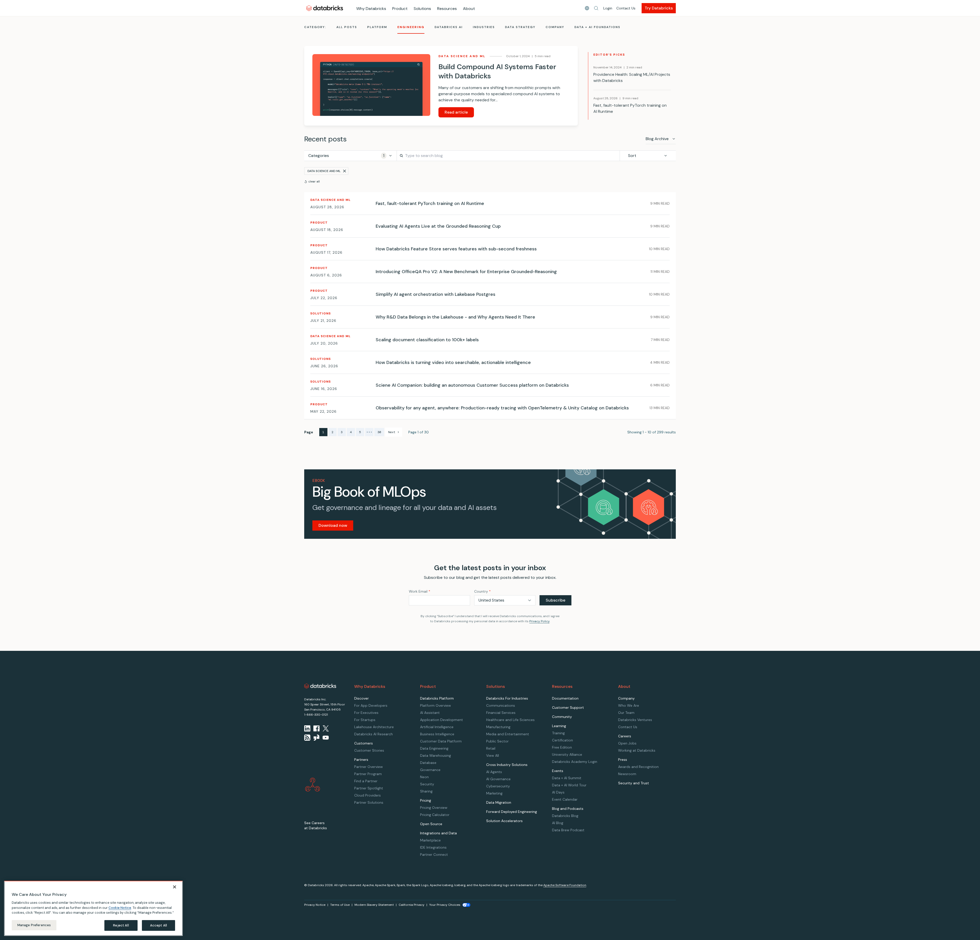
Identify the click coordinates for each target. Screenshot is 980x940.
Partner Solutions (368, 802)
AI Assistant (430, 712)
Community (562, 716)
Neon (424, 777)
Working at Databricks (636, 750)
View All (492, 755)
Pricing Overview (433, 807)
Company (555, 27)
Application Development (441, 719)
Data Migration (498, 802)
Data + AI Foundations (597, 27)
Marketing (494, 793)
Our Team (626, 712)
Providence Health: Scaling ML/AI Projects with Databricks (631, 77)
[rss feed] (307, 738)
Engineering (410, 27)
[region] (93, 908)
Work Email (419, 591)
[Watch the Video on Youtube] (326, 738)
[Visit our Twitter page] (326, 728)
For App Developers (370, 705)
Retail (490, 748)
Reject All (121, 925)
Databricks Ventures (635, 719)
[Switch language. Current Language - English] (587, 8)
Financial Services (501, 712)
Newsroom (627, 774)
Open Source (431, 824)
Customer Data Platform (441, 741)
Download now (332, 525)
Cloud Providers (367, 795)
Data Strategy (520, 27)
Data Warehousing (435, 755)
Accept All (158, 925)
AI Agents (494, 772)
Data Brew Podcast (568, 830)
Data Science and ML (324, 171)
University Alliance (567, 754)
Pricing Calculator (434, 814)
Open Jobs (627, 743)
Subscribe (555, 600)
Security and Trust (633, 783)
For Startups (364, 719)
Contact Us (625, 8)
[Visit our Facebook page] (316, 728)
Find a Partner (365, 781)
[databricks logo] (320, 686)
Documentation (565, 698)
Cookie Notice (119, 907)
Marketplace (430, 840)
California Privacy (411, 905)
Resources (447, 8)
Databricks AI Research (373, 734)
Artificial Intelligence (437, 727)
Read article (456, 112)
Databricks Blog (565, 815)
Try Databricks (659, 8)
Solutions (422, 8)
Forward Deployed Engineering (511, 811)
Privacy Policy (539, 621)
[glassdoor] (316, 738)
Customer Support (568, 707)
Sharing (426, 791)
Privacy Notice (314, 905)
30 (379, 432)
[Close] (174, 887)
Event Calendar (565, 799)
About (469, 8)
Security (427, 784)
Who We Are (628, 705)
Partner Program (368, 774)
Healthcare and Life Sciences (510, 719)
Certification (562, 740)
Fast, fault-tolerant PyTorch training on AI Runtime (630, 108)
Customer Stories (369, 750)
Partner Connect (434, 854)
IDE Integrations (433, 847)
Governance (430, 769)
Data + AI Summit (566, 778)
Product (400, 8)
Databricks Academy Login (574, 761)
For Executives (366, 712)
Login (607, 8)
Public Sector (497, 741)
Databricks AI (449, 27)
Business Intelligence (437, 734)
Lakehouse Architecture (374, 727)
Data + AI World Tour (569, 785)
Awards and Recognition (638, 766)
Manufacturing (498, 727)
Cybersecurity (498, 786)
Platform (377, 27)
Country (482, 591)
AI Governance (498, 779)
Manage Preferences (34, 925)
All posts (346, 27)
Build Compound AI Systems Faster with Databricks (497, 71)
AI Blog (557, 823)
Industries (484, 27)
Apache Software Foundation (564, 885)
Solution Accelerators (504, 821)
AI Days (558, 792)
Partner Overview (368, 766)
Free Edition (562, 747)
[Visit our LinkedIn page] (307, 728)
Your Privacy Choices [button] (444, 905)
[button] (596, 8)
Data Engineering (434, 748)
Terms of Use (340, 905)
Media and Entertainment (507, 734)
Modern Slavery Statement (374, 905)
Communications (500, 705)
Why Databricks (371, 8)
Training (558, 733)
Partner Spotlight (368, 788)
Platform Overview (435, 705)
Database (428, 762)
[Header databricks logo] (324, 8)
